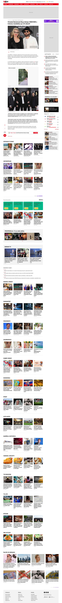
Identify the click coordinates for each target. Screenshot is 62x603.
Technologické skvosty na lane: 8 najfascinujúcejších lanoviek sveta (38, 351)
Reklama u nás (20, 594)
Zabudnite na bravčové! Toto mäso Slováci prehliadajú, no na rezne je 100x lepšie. (18, 467)
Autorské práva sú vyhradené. (47, 595)
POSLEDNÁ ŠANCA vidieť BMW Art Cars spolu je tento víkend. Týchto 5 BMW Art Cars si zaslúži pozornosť (7, 428)
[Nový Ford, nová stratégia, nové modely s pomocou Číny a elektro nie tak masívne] (18, 421)
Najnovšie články (7, 268)
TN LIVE (5, 494)
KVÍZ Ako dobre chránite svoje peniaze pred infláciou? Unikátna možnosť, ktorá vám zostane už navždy (28, 221)
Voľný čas (51, 4)
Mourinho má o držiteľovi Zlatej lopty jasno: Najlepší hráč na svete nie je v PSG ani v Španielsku (18, 408)
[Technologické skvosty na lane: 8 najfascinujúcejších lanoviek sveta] (38, 344)
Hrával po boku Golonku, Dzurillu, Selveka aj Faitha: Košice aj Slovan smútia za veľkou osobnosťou (28, 408)
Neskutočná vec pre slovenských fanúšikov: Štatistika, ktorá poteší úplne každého (17, 221)
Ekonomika (32, 4)
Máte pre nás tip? (33, 600)
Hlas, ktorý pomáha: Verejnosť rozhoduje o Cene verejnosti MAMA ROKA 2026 (18, 447)
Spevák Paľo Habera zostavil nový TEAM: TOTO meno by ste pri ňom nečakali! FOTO (7, 332)
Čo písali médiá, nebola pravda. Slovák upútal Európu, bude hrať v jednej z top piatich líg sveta (18, 505)
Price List (19, 599)
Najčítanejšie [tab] (48, 54)
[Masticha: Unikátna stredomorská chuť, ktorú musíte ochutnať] (28, 461)
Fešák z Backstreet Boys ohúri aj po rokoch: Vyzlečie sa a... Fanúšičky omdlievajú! (38, 152)
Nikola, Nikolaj (39, 1)
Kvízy (37, 4)
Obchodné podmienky (21, 596)
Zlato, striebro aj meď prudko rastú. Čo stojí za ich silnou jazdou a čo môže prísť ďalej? (38, 389)
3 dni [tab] (53, 54)
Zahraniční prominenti (6, 156)
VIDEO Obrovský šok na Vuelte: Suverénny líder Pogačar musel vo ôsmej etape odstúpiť (7, 408)
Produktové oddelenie (34, 595)
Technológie (7, 474)
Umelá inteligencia (16, 488)
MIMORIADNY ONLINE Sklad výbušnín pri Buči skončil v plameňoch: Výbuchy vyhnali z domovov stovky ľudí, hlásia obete (38, 313)
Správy (5, 263)
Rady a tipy (25, 468)
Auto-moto (6, 416)
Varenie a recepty (8, 456)
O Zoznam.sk (7, 592)
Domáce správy (8, 282)
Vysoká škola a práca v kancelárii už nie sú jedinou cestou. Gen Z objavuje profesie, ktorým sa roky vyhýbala (28, 447)
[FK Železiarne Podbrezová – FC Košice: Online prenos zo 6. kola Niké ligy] (38, 402)
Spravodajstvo (33, 594)
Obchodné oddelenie (34, 596)
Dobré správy (7, 358)
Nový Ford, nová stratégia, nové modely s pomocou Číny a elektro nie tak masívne (18, 427)
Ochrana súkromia (7, 595)
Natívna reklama (20, 600)
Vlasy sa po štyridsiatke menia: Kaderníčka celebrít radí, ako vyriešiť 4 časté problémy (18, 351)
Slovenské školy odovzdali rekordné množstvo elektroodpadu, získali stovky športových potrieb (38, 293)
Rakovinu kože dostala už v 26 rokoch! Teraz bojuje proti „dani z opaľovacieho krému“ (18, 270)
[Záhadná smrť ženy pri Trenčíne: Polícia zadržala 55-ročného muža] (7, 499)
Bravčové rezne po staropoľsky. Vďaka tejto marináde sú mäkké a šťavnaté (7, 467)
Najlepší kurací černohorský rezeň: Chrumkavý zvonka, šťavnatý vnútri (37, 467)
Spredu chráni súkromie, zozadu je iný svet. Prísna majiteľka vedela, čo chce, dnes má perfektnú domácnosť (28, 525)
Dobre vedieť (51, 76)
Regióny (35, 296)
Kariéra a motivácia (9, 436)
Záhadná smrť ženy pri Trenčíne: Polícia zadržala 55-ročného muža (7, 504)
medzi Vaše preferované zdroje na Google (19, 132)
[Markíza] (45, 116)
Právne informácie (7, 594)
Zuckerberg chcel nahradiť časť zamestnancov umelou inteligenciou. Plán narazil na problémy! (38, 447)
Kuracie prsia (35, 469)
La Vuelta (4, 410)
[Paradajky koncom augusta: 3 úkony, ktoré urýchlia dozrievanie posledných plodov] (28, 537)
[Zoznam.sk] (46, 597)
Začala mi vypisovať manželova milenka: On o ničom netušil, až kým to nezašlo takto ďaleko (53, 109)
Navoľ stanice (46, 129)
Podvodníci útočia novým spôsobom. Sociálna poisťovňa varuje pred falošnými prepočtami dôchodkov (38, 505)
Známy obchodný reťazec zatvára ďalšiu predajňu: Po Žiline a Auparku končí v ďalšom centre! (53, 143)
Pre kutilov (7, 532)
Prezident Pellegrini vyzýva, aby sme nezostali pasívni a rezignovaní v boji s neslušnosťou (10, 260)
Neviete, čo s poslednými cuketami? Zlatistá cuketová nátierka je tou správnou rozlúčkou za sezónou (7, 544)
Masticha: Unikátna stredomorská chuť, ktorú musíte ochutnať (28, 466)
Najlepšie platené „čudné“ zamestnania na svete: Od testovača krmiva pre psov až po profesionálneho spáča (7, 447)
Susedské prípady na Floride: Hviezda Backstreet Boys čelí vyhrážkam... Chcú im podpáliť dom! (7, 153)
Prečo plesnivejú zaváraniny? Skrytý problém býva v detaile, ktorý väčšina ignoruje (18, 544)
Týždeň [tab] (57, 54)
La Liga (14, 410)
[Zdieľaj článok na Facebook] (4, 128)
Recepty (4, 547)
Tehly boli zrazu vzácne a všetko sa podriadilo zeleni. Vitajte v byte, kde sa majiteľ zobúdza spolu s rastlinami (18, 525)
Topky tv (41, 4)
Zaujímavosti (26, 4)
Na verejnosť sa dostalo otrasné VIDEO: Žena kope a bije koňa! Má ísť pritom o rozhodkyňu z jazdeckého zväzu (22, 278)
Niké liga (35, 410)
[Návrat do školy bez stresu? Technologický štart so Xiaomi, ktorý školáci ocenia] (38, 363)
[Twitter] (48, 592)
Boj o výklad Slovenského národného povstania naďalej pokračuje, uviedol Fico (35, 260)
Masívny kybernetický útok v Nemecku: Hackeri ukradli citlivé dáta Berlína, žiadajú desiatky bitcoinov (18, 313)
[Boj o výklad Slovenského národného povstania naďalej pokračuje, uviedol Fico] (36, 252)
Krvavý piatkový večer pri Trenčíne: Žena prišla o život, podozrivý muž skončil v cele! (18, 293)
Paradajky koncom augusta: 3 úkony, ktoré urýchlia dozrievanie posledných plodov (28, 544)
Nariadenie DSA (7, 600)
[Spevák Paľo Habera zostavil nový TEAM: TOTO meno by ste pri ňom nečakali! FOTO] (7, 326)
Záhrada (25, 546)
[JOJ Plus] (45, 126)
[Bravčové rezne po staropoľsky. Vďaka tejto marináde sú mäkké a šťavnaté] (7, 461)
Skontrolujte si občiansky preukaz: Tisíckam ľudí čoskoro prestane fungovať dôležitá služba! (7, 389)
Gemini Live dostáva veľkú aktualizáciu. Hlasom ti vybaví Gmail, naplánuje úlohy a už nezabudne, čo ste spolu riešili (28, 486)
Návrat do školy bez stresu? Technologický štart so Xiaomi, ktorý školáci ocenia (37, 369)
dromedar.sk (35, 353)
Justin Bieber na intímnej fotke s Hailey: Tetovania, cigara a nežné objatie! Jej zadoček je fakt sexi (18, 332)
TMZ (34, 61)
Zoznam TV (8, 247)
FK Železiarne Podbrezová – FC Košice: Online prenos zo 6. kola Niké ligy (38, 408)
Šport (21, 4)
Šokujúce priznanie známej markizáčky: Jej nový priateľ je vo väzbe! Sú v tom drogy (28, 332)
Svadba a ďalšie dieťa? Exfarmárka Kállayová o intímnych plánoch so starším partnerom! (38, 332)
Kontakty (32, 592)
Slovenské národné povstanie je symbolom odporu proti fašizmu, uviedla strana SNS (18, 275)
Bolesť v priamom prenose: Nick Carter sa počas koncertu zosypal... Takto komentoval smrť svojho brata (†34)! (28, 153)
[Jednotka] (45, 121)
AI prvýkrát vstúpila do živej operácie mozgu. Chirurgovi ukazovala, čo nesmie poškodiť (18, 485)
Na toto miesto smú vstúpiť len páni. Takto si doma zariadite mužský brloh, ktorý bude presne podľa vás (7, 525)
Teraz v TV (46, 114)
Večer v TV (52, 114)
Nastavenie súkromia (8, 596)
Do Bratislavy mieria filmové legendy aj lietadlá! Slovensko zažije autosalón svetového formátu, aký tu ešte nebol (38, 221)
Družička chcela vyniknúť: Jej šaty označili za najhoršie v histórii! (28, 350)
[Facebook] (44, 592)
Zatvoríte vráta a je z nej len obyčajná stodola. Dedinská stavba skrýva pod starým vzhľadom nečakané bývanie (38, 525)
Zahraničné (11, 4)
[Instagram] (46, 592)
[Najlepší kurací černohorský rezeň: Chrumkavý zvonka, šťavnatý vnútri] (38, 461)
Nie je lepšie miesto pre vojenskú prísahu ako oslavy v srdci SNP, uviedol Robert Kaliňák (18, 273)
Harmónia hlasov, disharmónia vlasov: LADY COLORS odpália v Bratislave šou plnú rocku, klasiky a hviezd (7, 221)
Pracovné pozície (6, 200)
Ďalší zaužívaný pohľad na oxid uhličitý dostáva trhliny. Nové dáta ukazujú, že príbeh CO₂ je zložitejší (38, 486)
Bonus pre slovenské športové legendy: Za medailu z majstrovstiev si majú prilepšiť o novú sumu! (28, 389)
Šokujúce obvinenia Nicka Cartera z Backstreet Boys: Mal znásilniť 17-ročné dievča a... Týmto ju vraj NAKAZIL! (18, 153)
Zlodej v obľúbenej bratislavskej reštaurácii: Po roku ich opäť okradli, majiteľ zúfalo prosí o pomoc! (7, 293)
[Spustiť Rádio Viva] (51, 20)
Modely (14, 430)
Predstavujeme (35, 430)
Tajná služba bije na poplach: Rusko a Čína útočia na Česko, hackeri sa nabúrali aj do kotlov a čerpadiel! (28, 313)
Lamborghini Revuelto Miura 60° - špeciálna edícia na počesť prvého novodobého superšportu (38, 427)
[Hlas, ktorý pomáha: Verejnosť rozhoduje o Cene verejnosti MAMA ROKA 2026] (18, 441)
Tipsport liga (25, 411)
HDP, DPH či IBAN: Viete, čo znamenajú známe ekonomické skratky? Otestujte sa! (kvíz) (18, 389)
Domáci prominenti (5, 334)
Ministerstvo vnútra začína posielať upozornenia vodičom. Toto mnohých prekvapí (28, 427)
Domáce (5, 4)
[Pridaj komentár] (4, 125)
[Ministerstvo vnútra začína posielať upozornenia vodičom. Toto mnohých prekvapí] (28, 421)
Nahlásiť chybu (10, 136)
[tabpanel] (51, 65)
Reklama (19, 592)
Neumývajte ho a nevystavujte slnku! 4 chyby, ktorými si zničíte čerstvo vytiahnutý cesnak (38, 544)
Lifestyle (46, 4)
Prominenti (16, 4)
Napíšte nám (7, 599)
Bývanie (5, 513)
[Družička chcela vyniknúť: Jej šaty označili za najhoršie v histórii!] (28, 344)
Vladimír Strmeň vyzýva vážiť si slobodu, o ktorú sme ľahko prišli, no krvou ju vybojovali (22, 260)
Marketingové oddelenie (34, 599)
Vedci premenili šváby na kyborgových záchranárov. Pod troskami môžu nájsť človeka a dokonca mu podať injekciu (7, 486)
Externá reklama (20, 595)
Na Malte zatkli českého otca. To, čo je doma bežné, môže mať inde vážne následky (28, 505)
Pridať (36, 132)
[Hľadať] (57, 4)
